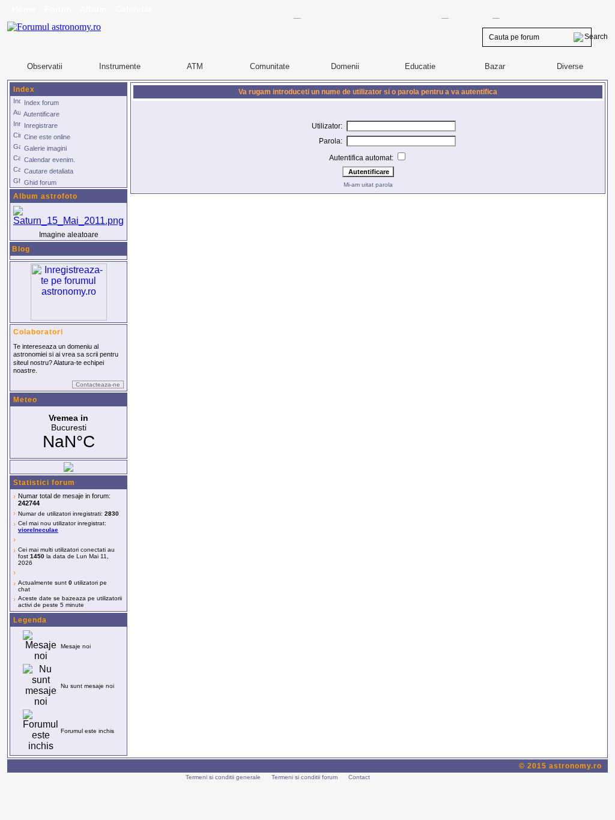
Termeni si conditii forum (304, 777)
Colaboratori (38, 332)
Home (23, 9)
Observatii (44, 66)
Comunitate (269, 66)
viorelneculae (38, 529)
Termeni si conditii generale (223, 777)
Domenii (345, 66)
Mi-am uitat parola (368, 184)
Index (24, 89)
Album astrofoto (45, 196)
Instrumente (120, 66)
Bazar (495, 66)
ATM (195, 66)
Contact (359, 777)
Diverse (570, 66)
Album (93, 9)
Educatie (420, 66)
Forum (57, 9)
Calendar (133, 9)
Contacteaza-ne (98, 384)
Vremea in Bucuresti (68, 432)
